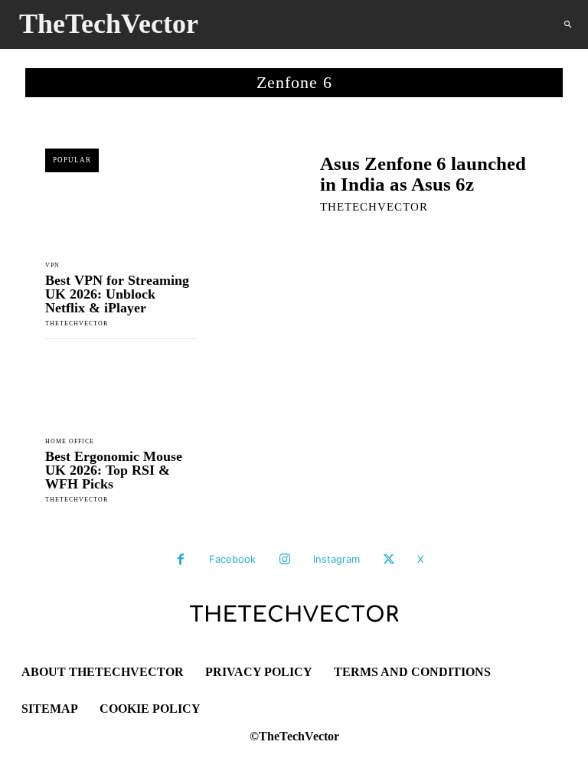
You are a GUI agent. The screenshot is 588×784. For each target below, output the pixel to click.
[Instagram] (285, 559)
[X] (389, 559)
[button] (567, 24)
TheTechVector (76, 323)
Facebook (232, 559)
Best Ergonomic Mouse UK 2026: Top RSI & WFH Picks (113, 470)
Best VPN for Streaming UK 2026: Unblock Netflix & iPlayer (117, 294)
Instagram (336, 559)
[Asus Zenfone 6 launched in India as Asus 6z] (253, 181)
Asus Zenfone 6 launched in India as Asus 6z (423, 174)
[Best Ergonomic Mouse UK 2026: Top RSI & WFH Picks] (121, 391)
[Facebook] (180, 559)
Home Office (69, 442)
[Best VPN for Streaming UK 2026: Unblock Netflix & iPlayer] (121, 215)
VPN (52, 266)
